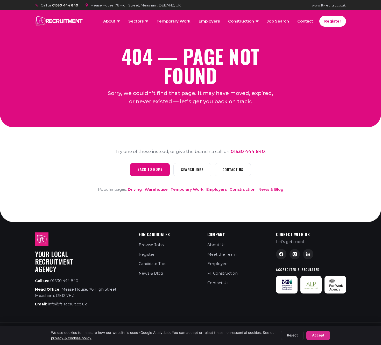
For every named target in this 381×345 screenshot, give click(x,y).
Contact (305, 21)
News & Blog (270, 189)
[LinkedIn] (308, 254)
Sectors (136, 21)
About (109, 21)
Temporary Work (173, 21)
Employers (209, 21)
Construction (241, 21)
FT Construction (222, 273)
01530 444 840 (248, 151)
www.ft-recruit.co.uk (329, 5)
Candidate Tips (152, 263)
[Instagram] (295, 254)
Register (332, 21)
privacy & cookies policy (71, 338)
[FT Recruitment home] (59, 21)
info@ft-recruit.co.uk (67, 304)
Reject (292, 335)
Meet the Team (222, 254)
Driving (135, 189)
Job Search (278, 21)
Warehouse (156, 189)
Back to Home (150, 169)
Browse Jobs (151, 245)
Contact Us (232, 169)
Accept (318, 335)
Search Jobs (192, 169)
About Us (216, 245)
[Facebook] (281, 254)
